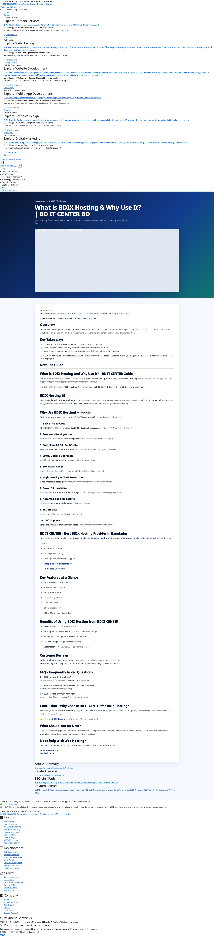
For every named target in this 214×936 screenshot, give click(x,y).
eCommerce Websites (13, 857)
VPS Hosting (93, 538)
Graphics (8, 110)
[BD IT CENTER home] (8, 6)
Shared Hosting (80, 538)
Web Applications (11, 865)
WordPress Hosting (12, 829)
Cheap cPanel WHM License (56, 563)
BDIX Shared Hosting (130, 538)
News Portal (9, 860)
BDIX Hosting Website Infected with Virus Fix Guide (110, 790)
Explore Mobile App (12, 107)
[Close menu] (20, 165)
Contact (7, 155)
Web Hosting (8, 174)
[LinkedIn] (3, 934)
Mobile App (9, 87)
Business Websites (11, 854)
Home (6, 12)
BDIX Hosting (58, 719)
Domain (7, 15)
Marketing (8, 132)
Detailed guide (81, 318)
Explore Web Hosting (49, 750)
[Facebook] (1, 934)
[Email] (5, 934)
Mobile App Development (13, 179)
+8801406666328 (9, 814)
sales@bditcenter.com (28, 814)
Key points (69, 318)
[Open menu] (2, 162)
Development (9, 62)
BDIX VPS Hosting (150, 538)
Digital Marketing (10, 185)
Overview (60, 318)
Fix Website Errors (52, 569)
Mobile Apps (9, 890)
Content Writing (10, 885)
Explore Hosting (10, 60)
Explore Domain (10, 34)
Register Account (11, 913)
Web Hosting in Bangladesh (58, 782)
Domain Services (9, 171)
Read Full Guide (47, 753)
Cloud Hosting (10, 835)
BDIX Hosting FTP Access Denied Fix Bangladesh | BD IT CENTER (62, 790)
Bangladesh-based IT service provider (56, 814)
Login (4, 190)
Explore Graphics (11, 130)
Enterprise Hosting (12, 832)
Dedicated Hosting (109, 538)
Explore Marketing (11, 152)
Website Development (12, 177)
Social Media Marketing (13, 882)
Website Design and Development (84, 782)
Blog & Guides (9, 905)
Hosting (7, 37)
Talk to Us (6, 159)
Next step (92, 318)
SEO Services (9, 880)
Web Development (11, 852)
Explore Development (13, 85)
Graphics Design (9, 182)
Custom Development (13, 862)
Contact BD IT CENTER (108, 782)
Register (12, 190)
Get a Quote (17, 159)
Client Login (8, 910)
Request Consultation (55, 775)
